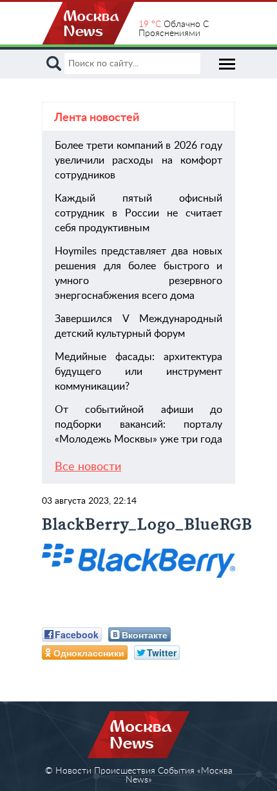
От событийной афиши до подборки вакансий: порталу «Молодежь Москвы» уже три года (138, 424)
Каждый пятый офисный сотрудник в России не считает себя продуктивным (138, 213)
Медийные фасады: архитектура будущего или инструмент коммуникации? (138, 372)
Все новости (88, 467)
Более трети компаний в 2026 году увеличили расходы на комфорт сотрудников (138, 160)
